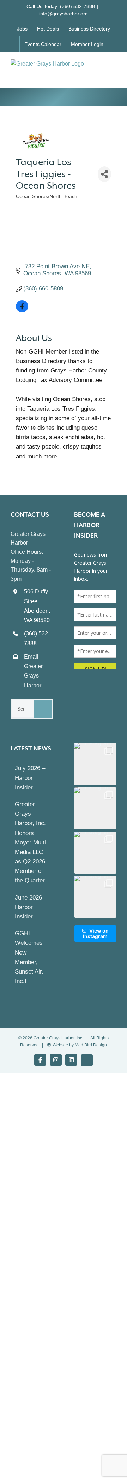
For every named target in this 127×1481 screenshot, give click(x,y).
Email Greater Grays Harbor (33, 671)
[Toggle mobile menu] (113, 66)
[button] (95, 764)
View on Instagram (96, 933)
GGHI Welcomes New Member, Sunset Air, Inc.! (29, 957)
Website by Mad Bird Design (80, 1045)
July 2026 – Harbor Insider (30, 777)
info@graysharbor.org (63, 13)
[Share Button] (104, 174)
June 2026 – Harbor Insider (31, 907)
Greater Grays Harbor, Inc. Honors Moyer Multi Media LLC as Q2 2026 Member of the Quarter (30, 842)
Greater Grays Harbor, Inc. (58, 1038)
